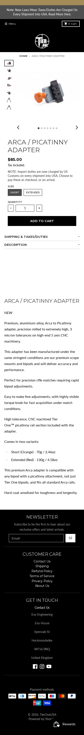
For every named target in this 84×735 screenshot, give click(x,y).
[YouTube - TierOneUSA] (48, 666)
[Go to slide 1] (38, 128)
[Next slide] (77, 128)
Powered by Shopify (42, 719)
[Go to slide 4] (47, 128)
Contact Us (42, 607)
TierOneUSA (48, 714)
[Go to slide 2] (41, 128)
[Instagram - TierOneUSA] (42, 666)
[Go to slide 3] (44, 128)
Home (23, 56)
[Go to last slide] (18, 128)
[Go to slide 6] (53, 128)
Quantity (15, 201)
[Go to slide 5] (50, 128)
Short (14, 192)
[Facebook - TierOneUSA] (35, 666)
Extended (33, 192)
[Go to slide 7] (57, 128)
